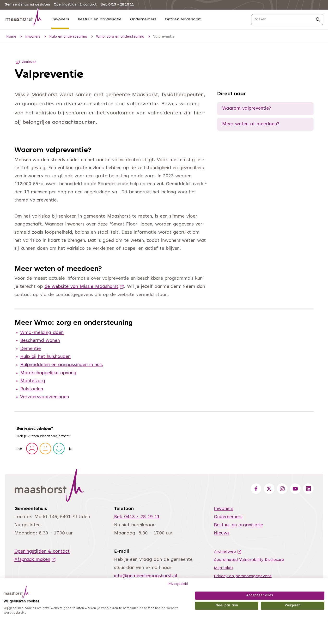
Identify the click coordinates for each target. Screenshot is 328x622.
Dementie (30, 349)
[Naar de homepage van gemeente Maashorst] (24, 18)
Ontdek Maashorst (183, 19)
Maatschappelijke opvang (48, 373)
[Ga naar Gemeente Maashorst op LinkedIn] (308, 488)
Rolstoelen (31, 389)
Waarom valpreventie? (246, 108)
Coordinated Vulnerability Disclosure (249, 560)
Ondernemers (143, 19)
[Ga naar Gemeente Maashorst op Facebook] (256, 488)
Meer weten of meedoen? (250, 124)
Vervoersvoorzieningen (44, 397)
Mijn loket (223, 568)
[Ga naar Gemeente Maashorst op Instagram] (282, 488)
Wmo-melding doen (42, 333)
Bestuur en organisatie (99, 19)
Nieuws (222, 533)
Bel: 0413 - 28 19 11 (117, 4)
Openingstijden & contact (75, 4)
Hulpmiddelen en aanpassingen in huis (61, 365)
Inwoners (60, 19)
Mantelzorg (32, 381)
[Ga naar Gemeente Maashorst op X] (269, 488)
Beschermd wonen (40, 340)
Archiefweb (228, 552)
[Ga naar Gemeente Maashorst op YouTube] (295, 488)
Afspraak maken (35, 559)
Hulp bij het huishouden (45, 357)
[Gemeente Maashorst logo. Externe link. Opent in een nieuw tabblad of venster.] (16, 592)
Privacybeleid (178, 584)
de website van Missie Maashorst (84, 286)
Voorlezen (29, 62)
